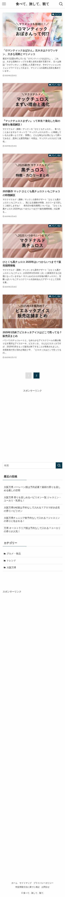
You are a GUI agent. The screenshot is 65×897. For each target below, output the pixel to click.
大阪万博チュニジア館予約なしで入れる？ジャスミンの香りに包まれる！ (32, 520)
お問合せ (46, 887)
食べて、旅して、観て (32, 4)
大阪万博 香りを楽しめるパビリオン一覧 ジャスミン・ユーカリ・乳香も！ (32, 499)
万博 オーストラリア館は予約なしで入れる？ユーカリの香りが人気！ (32, 530)
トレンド (11, 560)
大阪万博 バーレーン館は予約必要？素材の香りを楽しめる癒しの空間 (32, 489)
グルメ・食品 (14, 553)
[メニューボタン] (4, 4)
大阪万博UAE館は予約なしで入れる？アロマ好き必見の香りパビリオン (32, 509)
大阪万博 (11, 567)
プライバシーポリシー (44, 883)
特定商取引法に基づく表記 (28, 887)
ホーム (15, 883)
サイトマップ (26, 883)
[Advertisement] (32, 425)
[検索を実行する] (59, 465)
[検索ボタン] (61, 4)
